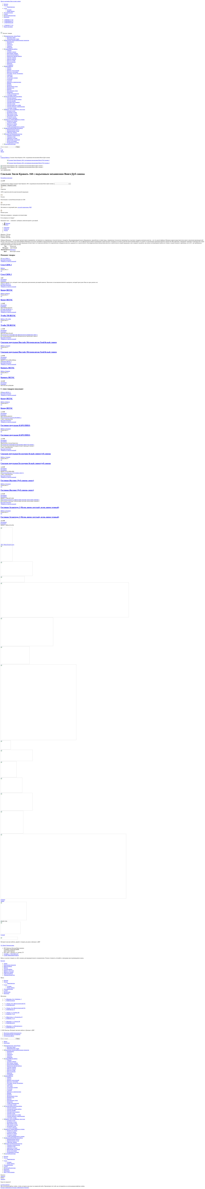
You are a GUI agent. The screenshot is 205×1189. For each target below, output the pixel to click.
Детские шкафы (11, 101)
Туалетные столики (12, 77)
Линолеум (10, 44)
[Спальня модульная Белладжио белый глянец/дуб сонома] (17, 444)
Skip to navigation (5, 1)
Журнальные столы (12, 86)
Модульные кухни (12, 113)
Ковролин (9, 47)
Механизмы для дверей (13, 139)
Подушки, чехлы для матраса (15, 73)
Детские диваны (11, 57)
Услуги (6, 982)
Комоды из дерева (12, 124)
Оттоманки (10, 65)
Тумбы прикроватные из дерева (15, 126)
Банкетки (9, 63)
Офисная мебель (8, 973)
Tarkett (2, 901)
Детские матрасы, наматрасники (16, 106)
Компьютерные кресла (13, 129)
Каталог (3, 960)
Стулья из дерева (11, 125)
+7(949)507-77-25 (8, 19)
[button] (3, 281)
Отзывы (9, 9)
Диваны (9, 50)
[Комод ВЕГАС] (6, 283)
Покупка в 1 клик (12, 185)
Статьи (6, 990)
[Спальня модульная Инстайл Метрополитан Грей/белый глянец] (19, 334)
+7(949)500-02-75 (8, 21)
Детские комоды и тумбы (14, 105)
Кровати (9, 85)
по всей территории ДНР (25, 207)
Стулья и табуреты (12, 118)
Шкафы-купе (10, 88)
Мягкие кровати (11, 59)
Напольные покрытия (10, 965)
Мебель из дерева (8, 972)
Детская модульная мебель (14, 99)
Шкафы (9, 83)
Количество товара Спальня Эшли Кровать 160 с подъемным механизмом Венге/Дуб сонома (28, 183)
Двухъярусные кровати (13, 102)
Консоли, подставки (12, 72)
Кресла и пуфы (11, 60)
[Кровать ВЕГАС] (6, 361)
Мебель (7, 157)
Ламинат (9, 46)
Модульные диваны (12, 53)
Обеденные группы (12, 115)
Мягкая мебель (8, 966)
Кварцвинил (10, 41)
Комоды (9, 89)
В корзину (3, 185)
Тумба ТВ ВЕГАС (8, 315)
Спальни (9, 80)
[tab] (6, 227)
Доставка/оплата (8, 989)
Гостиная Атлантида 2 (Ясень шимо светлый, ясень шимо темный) (30, 507)
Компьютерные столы (13, 131)
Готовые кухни (11, 111)
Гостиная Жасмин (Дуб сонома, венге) (17, 480)
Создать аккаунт (5, 1184)
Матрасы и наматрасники (14, 82)
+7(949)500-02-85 (8, 22)
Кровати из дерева (12, 121)
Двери (5, 963)
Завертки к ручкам (12, 138)
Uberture (3, 899)
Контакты (6, 993)
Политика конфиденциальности (12, 1033)
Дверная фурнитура (9, 975)
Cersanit (3, 935)
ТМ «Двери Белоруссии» (7, 544)
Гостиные (9, 79)
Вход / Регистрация (9, 1172)
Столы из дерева (11, 122)
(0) (1, 271)
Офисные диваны (12, 132)
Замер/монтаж (11, 7)
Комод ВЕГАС (7, 290)
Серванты (9, 75)
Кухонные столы (11, 116)
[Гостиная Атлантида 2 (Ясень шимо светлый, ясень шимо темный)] (20, 499)
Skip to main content (15, 1)
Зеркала (9, 69)
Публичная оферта (9, 1036)
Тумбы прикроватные (13, 93)
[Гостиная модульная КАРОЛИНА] (11, 417)
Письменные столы (12, 90)
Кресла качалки (11, 62)
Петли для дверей (12, 141)
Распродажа (7, 992)
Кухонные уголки (12, 112)
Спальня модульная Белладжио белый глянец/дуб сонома (26, 454)
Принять (26, 1187)
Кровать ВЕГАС (7, 368)
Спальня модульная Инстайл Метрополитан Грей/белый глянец (29, 342)
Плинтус (9, 43)
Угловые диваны (11, 52)
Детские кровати (11, 98)
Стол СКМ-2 (6, 265)
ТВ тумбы (10, 76)
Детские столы (11, 103)
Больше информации (12, 1187)
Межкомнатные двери (13, 39)
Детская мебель (8, 969)
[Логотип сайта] (9, 31)
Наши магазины (8, 26)
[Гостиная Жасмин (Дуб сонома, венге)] (12, 473)
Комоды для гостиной (13, 70)
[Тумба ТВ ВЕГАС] (7, 309)
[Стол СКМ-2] (5, 258)
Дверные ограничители (13, 135)
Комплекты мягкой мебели (14, 56)
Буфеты (9, 67)
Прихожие (10, 92)
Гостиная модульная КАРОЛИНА (15, 425)
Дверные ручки (11, 137)
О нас (5, 984)
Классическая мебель (13, 54)
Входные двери (11, 37)
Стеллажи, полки (11, 95)
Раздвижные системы (13, 142)
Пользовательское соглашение (12, 1034)
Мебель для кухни (9, 970)
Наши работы (10, 11)
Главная (3, 157)
